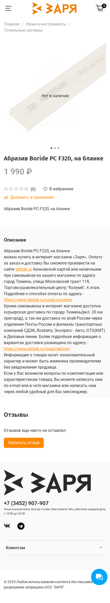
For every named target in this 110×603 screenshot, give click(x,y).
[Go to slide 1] (51, 148)
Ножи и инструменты (46, 24)
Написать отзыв (23, 442)
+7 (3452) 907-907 (26, 503)
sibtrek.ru (23, 269)
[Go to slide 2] (55, 148)
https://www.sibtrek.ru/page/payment (38, 299)
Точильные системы (23, 30)
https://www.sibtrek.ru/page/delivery (37, 348)
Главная (11, 24)
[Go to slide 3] (58, 148)
